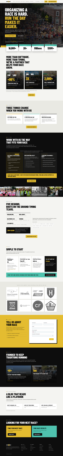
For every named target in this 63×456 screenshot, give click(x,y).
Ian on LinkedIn (51, 448)
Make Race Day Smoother (31, 126)
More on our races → (10, 380)
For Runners (37, 1)
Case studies (23, 1)
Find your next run (32, 447)
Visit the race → (46, 87)
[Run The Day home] (8, 1)
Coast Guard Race (30, 82)
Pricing (42, 1)
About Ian (41, 447)
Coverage (41, 448)
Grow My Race (31, 94)
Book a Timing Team (31, 180)
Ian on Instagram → (36, 380)
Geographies (27, 1)
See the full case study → (11, 87)
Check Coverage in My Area (31, 236)
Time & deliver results (24, 448)
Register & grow (23, 447)
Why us (14, 1)
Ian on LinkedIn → (42, 380)
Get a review (41, 450)
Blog (31, 450)
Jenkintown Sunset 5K (13, 83)
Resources (31, 1)
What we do (18, 1)
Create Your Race (21, 35)
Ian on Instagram (51, 450)
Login (46, 1)
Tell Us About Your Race (52, 1)
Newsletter (50, 447)
